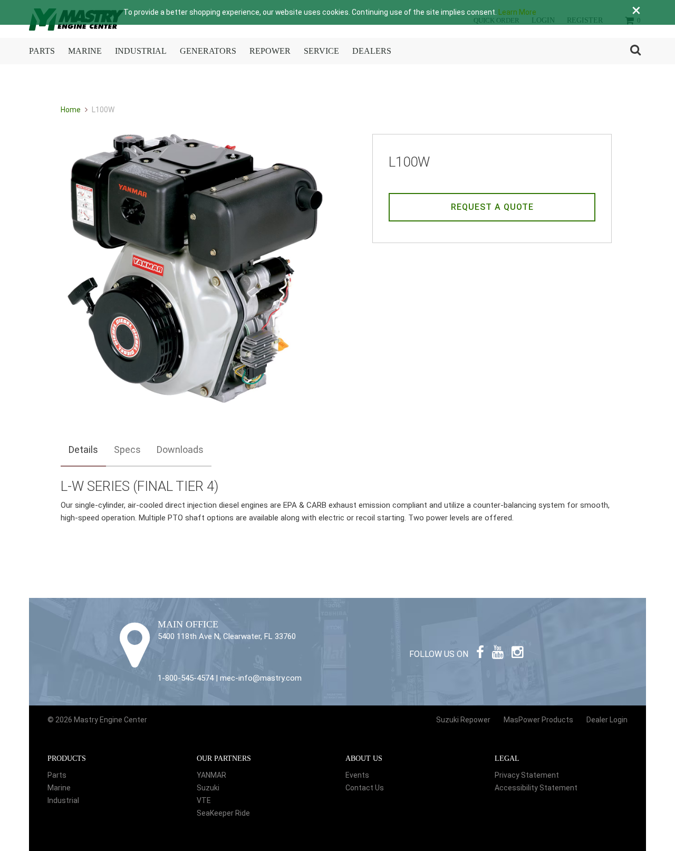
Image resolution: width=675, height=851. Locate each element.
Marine (85, 50)
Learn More (517, 12)
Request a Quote (492, 207)
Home (71, 109)
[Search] (635, 51)
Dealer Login (607, 719)
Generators (208, 50)
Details (83, 449)
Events (357, 775)
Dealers (371, 50)
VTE (204, 800)
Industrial (141, 50)
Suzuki (208, 788)
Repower (270, 50)
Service (321, 50)
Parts (42, 50)
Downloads (180, 449)
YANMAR (211, 775)
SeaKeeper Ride (223, 813)
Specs (127, 449)
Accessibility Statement (536, 788)
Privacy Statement (527, 775)
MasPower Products (538, 719)
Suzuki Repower (463, 719)
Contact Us (364, 788)
